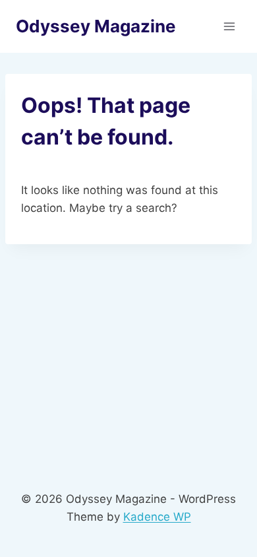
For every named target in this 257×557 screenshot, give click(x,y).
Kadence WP (157, 516)
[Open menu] (229, 26)
